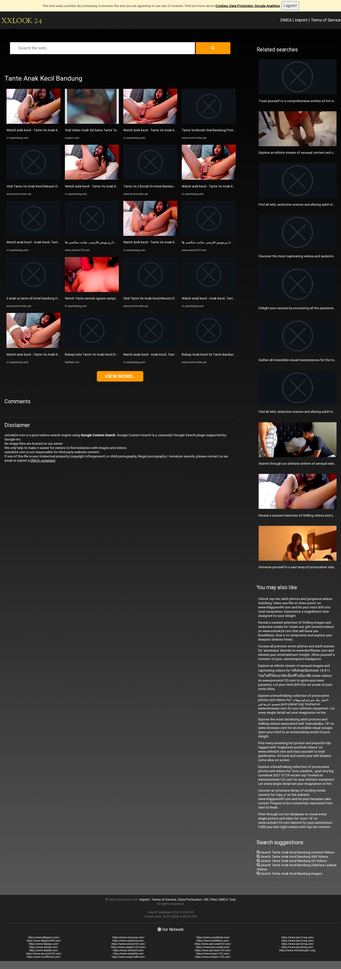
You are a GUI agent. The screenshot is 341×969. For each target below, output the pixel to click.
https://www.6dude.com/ (43, 947)
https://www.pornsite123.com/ (43, 953)
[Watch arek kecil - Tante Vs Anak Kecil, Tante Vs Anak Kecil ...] (33, 123)
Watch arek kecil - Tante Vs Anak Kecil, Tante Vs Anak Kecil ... (51, 130)
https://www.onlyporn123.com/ (213, 957)
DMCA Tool (227, 899)
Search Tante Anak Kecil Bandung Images (291, 873)
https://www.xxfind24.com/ (128, 950)
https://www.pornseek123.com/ (212, 944)
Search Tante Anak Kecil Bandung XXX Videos (294, 856)
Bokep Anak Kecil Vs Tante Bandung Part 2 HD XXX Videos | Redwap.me (235, 354)
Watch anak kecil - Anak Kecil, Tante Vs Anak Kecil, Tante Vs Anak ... (56, 242)
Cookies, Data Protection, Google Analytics (247, 6)
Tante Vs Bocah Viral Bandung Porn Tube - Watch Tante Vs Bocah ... (231, 130)
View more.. (120, 376)
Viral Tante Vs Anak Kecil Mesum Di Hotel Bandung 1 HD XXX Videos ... (175, 298)
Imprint (301, 19)
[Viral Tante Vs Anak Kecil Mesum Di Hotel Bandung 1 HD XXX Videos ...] (150, 291)
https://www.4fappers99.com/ (43, 940)
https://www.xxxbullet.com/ (128, 940)
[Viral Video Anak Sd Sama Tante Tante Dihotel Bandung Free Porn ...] (92, 123)
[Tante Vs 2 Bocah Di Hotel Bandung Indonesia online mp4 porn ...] (150, 178)
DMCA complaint (42, 460)
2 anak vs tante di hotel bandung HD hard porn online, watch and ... (55, 298)
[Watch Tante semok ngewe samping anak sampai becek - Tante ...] (92, 291)
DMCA (286, 19)
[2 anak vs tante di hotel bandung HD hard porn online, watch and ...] (33, 291)
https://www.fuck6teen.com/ (212, 940)
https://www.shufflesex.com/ (43, 957)
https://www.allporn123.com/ (213, 953)
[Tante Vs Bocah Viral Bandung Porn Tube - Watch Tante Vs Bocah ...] (209, 123)
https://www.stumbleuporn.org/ (297, 950)
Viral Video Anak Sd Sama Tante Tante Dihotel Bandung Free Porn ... (115, 130)
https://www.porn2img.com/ (297, 940)
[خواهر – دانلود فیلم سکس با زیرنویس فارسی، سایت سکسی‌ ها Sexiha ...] (92, 235)
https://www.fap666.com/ (43, 950)
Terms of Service (326, 19)
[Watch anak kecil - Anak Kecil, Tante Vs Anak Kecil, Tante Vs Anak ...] (33, 235)
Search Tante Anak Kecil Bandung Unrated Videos (297, 852)
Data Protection (190, 899)
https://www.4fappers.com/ (43, 937)
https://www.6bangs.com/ (44, 944)
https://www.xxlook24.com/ (128, 953)
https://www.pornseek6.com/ (213, 947)
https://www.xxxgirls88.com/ (128, 957)
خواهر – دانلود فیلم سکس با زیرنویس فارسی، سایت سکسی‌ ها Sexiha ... (115, 242)
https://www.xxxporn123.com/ (128, 947)
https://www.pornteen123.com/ (213, 950)
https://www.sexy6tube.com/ (213, 937)
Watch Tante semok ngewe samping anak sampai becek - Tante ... (114, 298)
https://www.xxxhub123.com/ (128, 944)
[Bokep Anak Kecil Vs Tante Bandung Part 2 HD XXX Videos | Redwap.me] (209, 347)
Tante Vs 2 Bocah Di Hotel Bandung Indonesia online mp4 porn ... (170, 186)
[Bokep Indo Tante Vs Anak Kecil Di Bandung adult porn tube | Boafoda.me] (92, 347)
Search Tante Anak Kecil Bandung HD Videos (293, 861)
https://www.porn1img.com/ (297, 937)
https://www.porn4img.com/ (297, 947)
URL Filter (210, 899)
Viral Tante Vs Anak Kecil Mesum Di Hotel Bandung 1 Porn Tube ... (54, 186)
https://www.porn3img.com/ (297, 944)
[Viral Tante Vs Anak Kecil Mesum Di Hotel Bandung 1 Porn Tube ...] (33, 178)
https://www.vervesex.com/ (128, 937)
